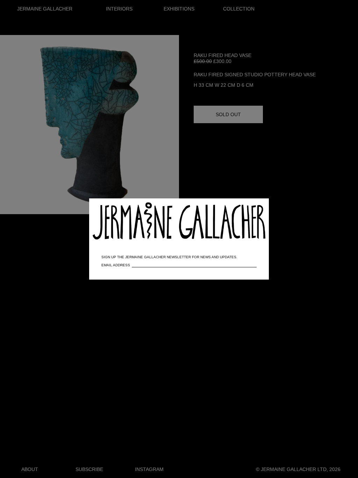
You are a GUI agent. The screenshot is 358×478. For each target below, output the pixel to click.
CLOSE (253, 207)
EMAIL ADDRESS (115, 265)
